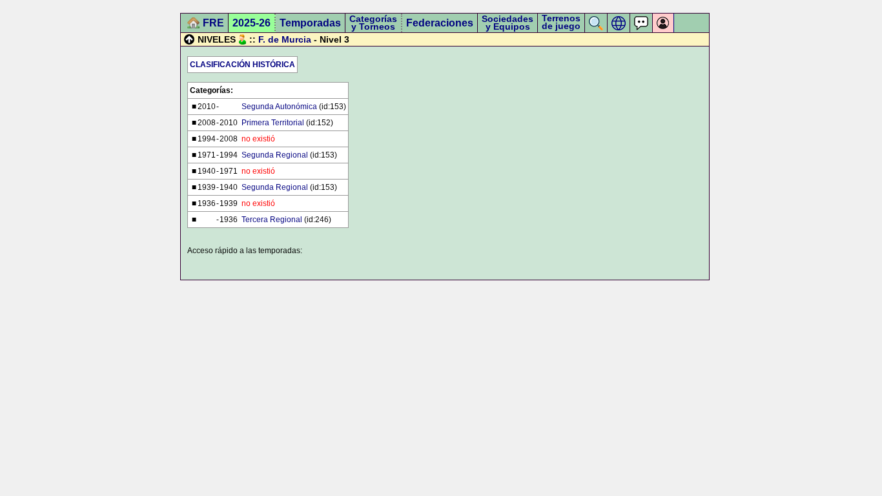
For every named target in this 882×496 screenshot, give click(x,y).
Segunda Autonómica (279, 106)
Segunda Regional (274, 155)
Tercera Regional (271, 219)
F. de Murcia (284, 39)
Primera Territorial (272, 122)
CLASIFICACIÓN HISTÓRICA (242, 64)
